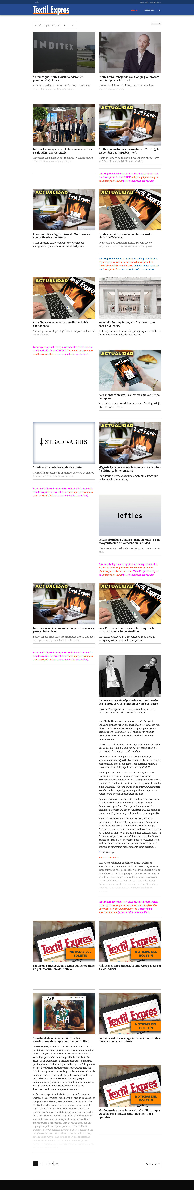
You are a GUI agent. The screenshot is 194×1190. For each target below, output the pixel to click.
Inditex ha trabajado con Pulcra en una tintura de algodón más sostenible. (62, 151)
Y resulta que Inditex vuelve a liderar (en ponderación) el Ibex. (58, 78)
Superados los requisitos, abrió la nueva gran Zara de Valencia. (127, 324)
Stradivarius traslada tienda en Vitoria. (57, 467)
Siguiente (51, 1163)
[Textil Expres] (51, 9)
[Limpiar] (73, 25)
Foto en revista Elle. (109, 857)
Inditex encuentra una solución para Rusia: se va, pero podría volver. (64, 630)
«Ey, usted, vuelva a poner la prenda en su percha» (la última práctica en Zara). (130, 469)
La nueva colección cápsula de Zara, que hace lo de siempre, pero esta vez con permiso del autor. (128, 702)
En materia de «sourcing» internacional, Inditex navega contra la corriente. (129, 1040)
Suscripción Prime (112, 269)
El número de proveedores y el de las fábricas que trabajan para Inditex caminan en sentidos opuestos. (129, 1114)
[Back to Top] (187, 1183)
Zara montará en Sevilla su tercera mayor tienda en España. (129, 396)
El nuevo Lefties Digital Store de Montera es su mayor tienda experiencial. (62, 236)
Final (56, 1163)
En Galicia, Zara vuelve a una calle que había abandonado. (60, 324)
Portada (134, 10)
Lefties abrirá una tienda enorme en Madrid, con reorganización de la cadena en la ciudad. (129, 541)
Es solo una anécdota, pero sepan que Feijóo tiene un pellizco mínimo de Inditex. (64, 967)
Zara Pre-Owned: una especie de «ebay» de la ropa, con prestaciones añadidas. (126, 630)
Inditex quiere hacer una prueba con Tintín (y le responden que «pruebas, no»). (129, 151)
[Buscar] (65, 25)
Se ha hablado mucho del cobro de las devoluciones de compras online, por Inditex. (61, 1040)
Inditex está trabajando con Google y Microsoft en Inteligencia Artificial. (129, 78)
